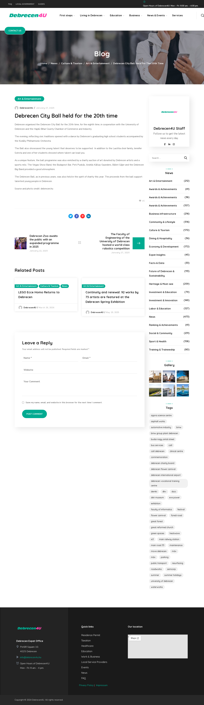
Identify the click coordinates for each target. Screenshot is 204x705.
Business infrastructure (162, 213)
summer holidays (172, 575)
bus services (157, 445)
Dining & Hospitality (160, 238)
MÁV (174, 551)
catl (170, 445)
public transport (159, 563)
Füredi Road (176, 515)
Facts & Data (156, 263)
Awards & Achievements (163, 189)
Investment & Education (163, 292)
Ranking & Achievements (163, 324)
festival (181, 509)
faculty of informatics (161, 509)
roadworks (156, 569)
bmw (178, 427)
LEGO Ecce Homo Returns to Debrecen (39, 294)
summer (155, 575)
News (54, 63)
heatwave (175, 533)
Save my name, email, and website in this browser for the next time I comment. (64, 402)
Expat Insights (157, 254)
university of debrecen (162, 581)
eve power (174, 497)
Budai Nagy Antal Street (162, 439)
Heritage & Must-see (161, 283)
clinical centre (176, 451)
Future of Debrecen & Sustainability (161, 273)
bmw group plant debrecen (164, 433)
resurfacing (177, 563)
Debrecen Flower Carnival (163, 469)
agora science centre (161, 415)
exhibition (155, 503)
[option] (46, 294)
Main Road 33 (157, 545)
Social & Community (160, 333)
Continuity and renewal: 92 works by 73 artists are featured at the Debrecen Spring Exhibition (112, 297)
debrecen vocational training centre (165, 483)
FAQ (10, 4)
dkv (164, 491)
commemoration (159, 457)
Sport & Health (157, 341)
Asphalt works (158, 421)
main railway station (169, 539)
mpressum (102, 685)
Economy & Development (164, 246)
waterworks (157, 587)
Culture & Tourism (71, 63)
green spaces (157, 533)
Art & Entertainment (98, 63)
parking (164, 557)
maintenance (176, 545)
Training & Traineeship (162, 349)
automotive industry (161, 427)
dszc (174, 491)
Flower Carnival (158, 515)
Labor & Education (160, 308)
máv (153, 557)
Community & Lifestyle (162, 221)
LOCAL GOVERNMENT (25, 4)
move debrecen (159, 551)
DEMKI (154, 491)
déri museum (157, 497)
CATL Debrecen (157, 451)
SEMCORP (171, 569)
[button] (202, 15)
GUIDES (41, 4)
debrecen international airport (166, 475)
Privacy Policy (86, 685)
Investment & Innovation (163, 300)
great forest (157, 521)
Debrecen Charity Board (162, 463)
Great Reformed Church (162, 527)
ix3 (152, 539)
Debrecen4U (26, 108)
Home (44, 63)
